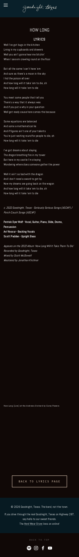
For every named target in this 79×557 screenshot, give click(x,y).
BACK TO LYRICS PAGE (39, 481)
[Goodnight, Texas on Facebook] (43, 548)
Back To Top (39, 539)
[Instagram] (36, 548)
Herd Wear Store (33, 523)
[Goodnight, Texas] (29, 548)
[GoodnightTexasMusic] (50, 548)
